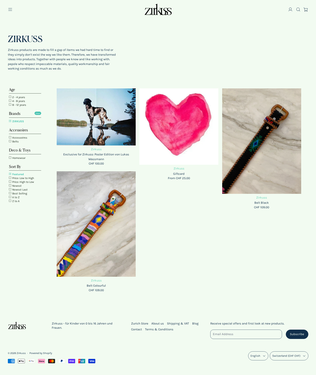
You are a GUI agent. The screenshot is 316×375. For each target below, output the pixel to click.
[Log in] (290, 9)
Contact (136, 329)
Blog (195, 323)
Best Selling (19, 193)
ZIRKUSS (18, 121)
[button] (298, 9)
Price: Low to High (23, 178)
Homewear (18, 158)
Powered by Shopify (40, 353)
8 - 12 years (19, 105)
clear (37, 113)
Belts (15, 141)
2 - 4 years (18, 97)
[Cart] (306, 9)
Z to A (16, 201)
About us (157, 323)
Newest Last (20, 189)
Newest (17, 185)
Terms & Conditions (159, 329)
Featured (18, 174)
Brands (14, 113)
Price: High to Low (23, 182)
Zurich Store (139, 323)
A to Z (16, 197)
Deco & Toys (20, 150)
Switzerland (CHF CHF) (286, 355)
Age (12, 89)
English (255, 355)
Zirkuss (21, 353)
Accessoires (18, 130)
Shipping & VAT (178, 323)
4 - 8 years (18, 101)
